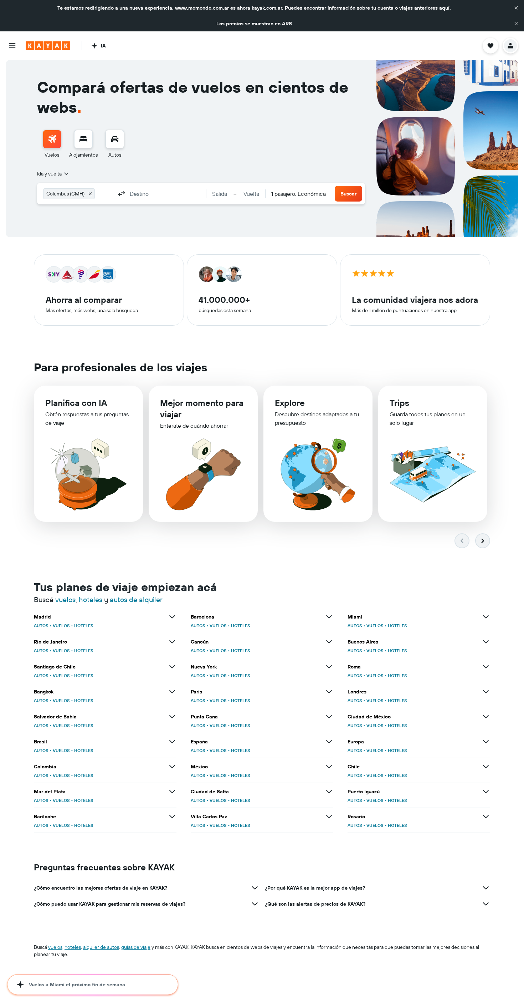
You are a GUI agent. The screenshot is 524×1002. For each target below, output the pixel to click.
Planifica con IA (76, 402)
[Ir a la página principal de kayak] (48, 45)
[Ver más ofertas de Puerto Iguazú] (486, 791)
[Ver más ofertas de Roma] (486, 666)
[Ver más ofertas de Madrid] (172, 616)
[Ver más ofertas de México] (329, 766)
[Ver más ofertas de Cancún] (329, 641)
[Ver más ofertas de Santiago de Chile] (172, 666)
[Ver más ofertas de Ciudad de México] (486, 716)
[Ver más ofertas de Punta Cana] (329, 716)
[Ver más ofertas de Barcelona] (329, 616)
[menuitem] (52, 144)
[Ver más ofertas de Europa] (486, 741)
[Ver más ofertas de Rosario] (486, 816)
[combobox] (53, 174)
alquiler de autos (101, 947)
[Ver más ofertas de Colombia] (172, 766)
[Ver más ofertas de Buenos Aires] (486, 641)
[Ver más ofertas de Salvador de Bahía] (172, 716)
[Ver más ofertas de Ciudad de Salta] (329, 791)
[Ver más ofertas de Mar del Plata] (172, 791)
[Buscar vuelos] (52, 139)
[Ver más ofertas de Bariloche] (172, 816)
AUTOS (41, 625)
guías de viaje (135, 947)
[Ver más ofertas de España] (329, 741)
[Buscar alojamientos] (83, 139)
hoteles (90, 599)
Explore (290, 402)
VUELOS (61, 625)
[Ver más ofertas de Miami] (486, 616)
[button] (516, 8)
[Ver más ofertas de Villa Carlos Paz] (329, 816)
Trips (399, 402)
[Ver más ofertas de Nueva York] (329, 666)
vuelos (65, 599)
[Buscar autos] (115, 139)
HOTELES (83, 625)
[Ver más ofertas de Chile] (486, 766)
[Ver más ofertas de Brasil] (172, 741)
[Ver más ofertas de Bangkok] (172, 691)
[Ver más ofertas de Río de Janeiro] (172, 641)
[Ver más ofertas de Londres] (486, 691)
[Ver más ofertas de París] (329, 691)
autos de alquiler (136, 599)
